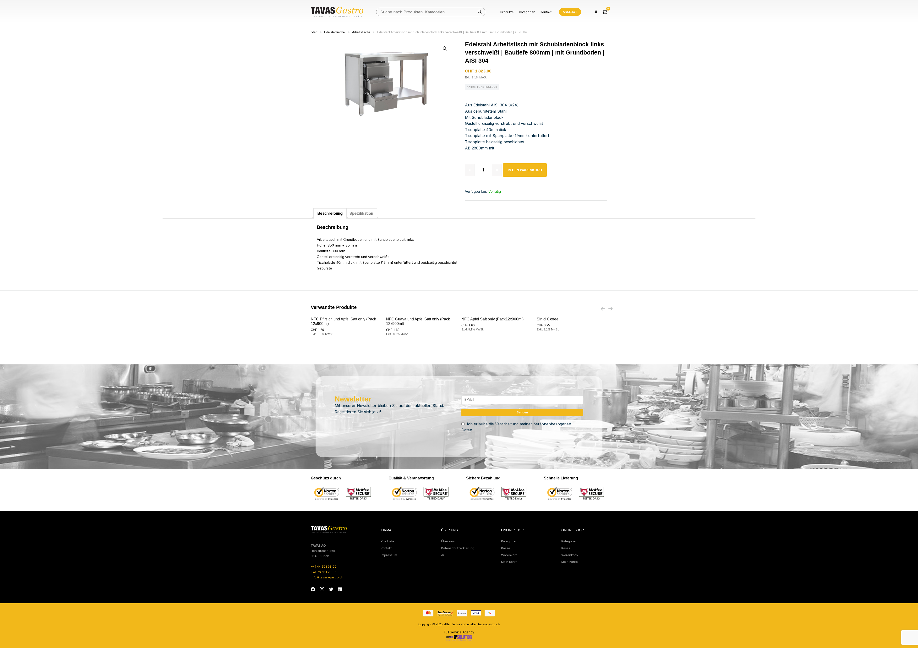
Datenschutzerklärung (457, 548)
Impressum (389, 555)
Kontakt (546, 12)
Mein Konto (509, 562)
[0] (604, 12)
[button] (445, 48)
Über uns (448, 541)
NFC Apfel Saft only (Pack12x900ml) (492, 319)
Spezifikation (361, 213)
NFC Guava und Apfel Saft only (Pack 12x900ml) (418, 321)
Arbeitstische (361, 32)
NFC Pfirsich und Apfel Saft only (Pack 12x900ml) (343, 321)
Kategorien (527, 12)
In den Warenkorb (525, 170)
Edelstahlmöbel (334, 32)
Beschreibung (330, 213)
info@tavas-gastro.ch (327, 577)
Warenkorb (509, 555)
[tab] (330, 213)
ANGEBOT (570, 12)
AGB (444, 555)
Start (314, 32)
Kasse (505, 548)
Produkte (507, 12)
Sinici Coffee (547, 319)
